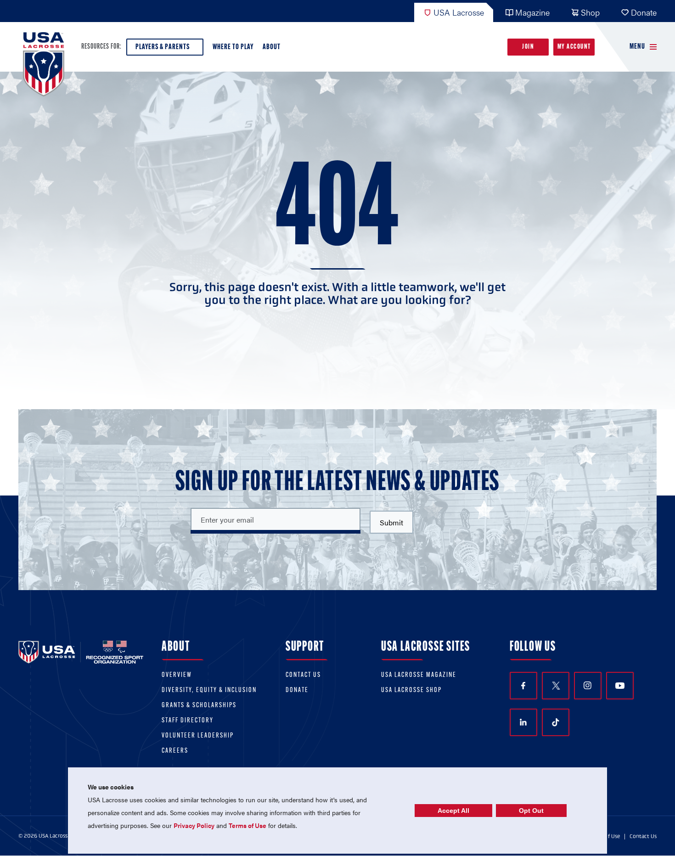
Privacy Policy (194, 825)
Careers (175, 751)
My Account (574, 47)
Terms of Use (247, 825)
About (272, 47)
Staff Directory (188, 720)
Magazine (532, 12)
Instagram (588, 685)
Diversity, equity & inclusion (209, 690)
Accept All (453, 810)
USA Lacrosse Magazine (418, 675)
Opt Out (531, 810)
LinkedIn (523, 722)
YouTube (620, 685)
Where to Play (233, 47)
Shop (590, 12)
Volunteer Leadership (198, 735)
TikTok (555, 722)
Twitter (555, 685)
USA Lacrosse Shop (411, 690)
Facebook (523, 685)
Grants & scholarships (199, 705)
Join (528, 47)
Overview (177, 675)
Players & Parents (162, 47)
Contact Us (303, 675)
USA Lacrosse (458, 12)
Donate (644, 12)
